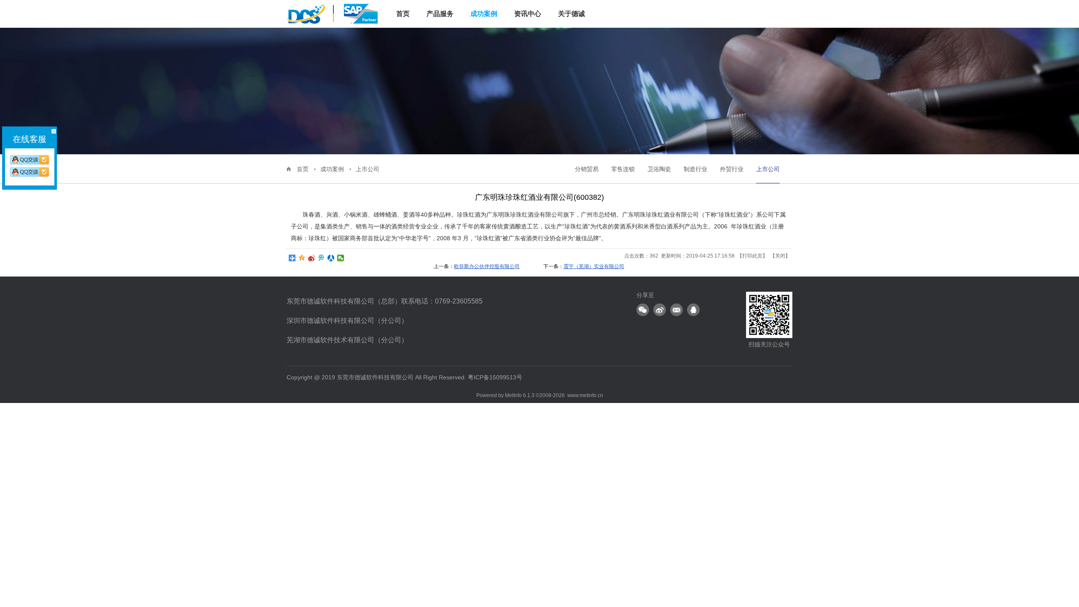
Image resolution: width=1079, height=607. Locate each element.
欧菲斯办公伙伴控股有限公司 (487, 266)
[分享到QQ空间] (302, 258)
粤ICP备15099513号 (495, 377)
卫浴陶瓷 (659, 169)
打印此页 (752, 256)
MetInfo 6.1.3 (519, 395)
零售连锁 (623, 169)
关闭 (780, 256)
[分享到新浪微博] (311, 258)
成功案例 (483, 13)
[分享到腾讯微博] (321, 258)
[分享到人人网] (331, 258)
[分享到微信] (340, 258)
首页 (303, 169)
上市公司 (367, 169)
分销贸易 (587, 169)
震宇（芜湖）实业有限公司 (594, 266)
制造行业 (695, 169)
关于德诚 (571, 13)
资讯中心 (527, 13)
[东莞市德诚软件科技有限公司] (333, 13)
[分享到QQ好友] (693, 310)
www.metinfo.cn (585, 395)
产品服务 (440, 13)
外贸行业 (731, 169)
